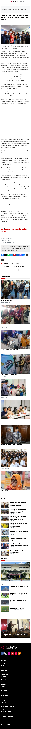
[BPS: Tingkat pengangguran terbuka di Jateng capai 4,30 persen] (15, 289)
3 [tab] (15, 638)
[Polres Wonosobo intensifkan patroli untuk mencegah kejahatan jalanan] (5, 525)
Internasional (4, 695)
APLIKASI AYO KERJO (16, 263)
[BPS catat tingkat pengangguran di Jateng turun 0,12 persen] (15, 480)
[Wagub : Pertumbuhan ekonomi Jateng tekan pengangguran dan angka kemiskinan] (15, 434)
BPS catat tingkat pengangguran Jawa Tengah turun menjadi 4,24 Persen (14, 373)
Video (2, 668)
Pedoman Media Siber (7, 716)
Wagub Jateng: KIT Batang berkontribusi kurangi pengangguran (15, 419)
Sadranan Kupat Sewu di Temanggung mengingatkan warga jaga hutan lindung (18, 538)
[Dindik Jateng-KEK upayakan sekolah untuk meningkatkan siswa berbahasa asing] (5, 518)
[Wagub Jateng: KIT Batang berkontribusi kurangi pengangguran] (15, 409)
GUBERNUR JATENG (7, 272)
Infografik (3, 703)
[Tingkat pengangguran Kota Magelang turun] (14, 458)
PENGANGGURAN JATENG (18, 266)
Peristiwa (11, 8)
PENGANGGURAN (6, 266)
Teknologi (4, 690)
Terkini (3, 658)
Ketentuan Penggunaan (7, 706)
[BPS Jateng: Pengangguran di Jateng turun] (13, 387)
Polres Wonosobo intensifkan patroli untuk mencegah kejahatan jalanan (18, 525)
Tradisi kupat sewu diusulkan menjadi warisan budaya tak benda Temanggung (18, 511)
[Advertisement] (15, 121)
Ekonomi (3, 679)
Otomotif (3, 698)
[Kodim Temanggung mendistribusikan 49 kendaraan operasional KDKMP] (5, 532)
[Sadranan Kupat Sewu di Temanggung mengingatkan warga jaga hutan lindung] (5, 539)
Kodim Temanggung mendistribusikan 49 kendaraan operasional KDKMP (19, 531)
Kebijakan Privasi (5, 709)
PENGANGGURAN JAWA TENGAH (10, 269)
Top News (4, 558)
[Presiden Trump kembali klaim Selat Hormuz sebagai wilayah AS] (5, 546)
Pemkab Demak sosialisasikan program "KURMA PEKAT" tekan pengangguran (15, 324)
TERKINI (3, 498)
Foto (2, 615)
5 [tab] (20, 638)
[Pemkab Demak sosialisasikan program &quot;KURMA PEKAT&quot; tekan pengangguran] (15, 314)
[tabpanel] (15, 628)
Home (5, 8)
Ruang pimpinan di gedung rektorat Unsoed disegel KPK (14, 581)
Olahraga (3, 684)
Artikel (3, 693)
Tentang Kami (5, 714)
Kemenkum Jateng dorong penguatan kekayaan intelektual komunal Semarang (14, 229)
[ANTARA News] (17, 1)
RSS (2, 719)
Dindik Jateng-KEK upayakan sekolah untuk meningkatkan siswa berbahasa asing (18, 518)
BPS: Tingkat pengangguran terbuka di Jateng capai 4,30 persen (14, 299)
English (3, 700)
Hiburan (3, 686)
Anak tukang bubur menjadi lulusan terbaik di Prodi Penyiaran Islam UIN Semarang (19, 504)
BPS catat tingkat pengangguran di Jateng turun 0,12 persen (15, 489)
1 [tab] (11, 638)
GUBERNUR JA (16, 272)
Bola (2, 681)
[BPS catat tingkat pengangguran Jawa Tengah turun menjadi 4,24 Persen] (15, 364)
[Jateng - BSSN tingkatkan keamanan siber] (5, 552)
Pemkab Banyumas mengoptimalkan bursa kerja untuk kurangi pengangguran (15, 348)
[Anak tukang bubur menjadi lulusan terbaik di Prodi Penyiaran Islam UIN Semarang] (5, 504)
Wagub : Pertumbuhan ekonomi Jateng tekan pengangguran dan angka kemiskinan (14, 443)
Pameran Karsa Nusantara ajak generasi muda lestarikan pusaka (14, 633)
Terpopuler (4, 663)
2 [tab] (13, 638)
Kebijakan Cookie (6, 711)
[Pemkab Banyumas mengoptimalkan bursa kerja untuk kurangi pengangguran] (15, 339)
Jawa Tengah (4, 674)
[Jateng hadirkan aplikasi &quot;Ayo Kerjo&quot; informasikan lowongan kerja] (15, 571)
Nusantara (4, 670)
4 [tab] (17, 638)
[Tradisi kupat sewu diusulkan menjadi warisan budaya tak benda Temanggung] (5, 511)
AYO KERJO (6, 263)
